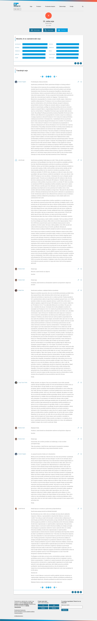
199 (54, 76)
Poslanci (38, 6)
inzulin (16, 57)
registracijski (52, 54)
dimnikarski (18, 44)
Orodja (71, 6)
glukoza (17, 54)
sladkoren (51, 47)
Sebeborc (17, 51)
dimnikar (17, 47)
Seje (31, 6)
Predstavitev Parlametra (19, 610)
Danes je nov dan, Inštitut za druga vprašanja (23, 603)
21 (46, 76)
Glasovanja (50, 30)
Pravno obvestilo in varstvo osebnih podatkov (24, 611)
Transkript (63, 30)
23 (50, 76)
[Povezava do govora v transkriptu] (78, 82)
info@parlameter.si (18, 616)
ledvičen (51, 44)
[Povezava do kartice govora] (81, 82)
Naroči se (65, 609)
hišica (50, 51)
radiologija (51, 57)
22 (48, 76)
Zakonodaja (62, 6)
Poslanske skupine (50, 6)
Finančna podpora (18, 613)
